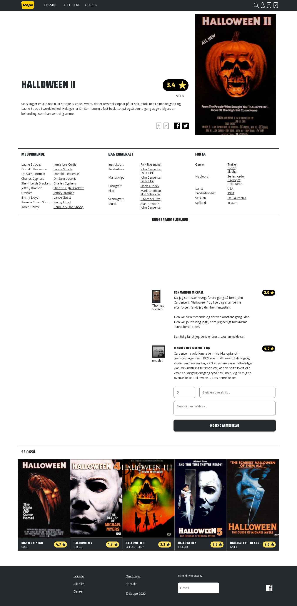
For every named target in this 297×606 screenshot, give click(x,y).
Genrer (91, 5)
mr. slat (157, 360)
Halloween (234, 184)
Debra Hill (147, 173)
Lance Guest (62, 197)
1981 (230, 193)
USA (230, 188)
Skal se (269, 5)
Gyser (231, 168)
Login (262, 5)
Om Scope (133, 576)
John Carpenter (151, 169)
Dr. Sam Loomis (64, 178)
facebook (177, 126)
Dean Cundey (149, 186)
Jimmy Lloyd (62, 202)
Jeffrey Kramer (63, 193)
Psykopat (233, 180)
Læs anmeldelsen (232, 336)
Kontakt (131, 584)
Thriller (232, 164)
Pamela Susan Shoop (68, 207)
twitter (185, 126)
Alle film (71, 5)
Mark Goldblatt (150, 191)
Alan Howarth (150, 204)
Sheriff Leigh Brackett (68, 188)
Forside (50, 5)
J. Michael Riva (150, 199)
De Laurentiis (236, 198)
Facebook (269, 588)
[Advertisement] (56, 133)
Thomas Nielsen (158, 307)
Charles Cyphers (64, 183)
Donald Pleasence (66, 174)
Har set (275, 5)
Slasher (232, 171)
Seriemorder (236, 176)
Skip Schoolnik (150, 194)
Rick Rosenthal (150, 164)
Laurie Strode (62, 169)
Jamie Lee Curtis (64, 164)
